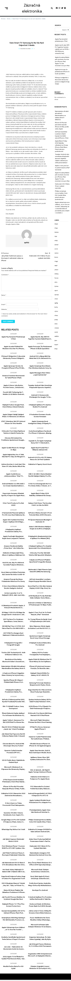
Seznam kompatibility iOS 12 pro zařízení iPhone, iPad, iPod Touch (13, 912)
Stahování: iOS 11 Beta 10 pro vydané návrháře (62, 186)
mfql (56, 240)
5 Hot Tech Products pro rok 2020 (13, 504)
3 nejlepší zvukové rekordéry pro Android (40, 644)
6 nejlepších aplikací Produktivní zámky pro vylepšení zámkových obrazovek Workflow (13, 531)
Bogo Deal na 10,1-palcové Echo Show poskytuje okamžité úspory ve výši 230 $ (40, 691)
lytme (56, 286)
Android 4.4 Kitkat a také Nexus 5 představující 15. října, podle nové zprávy (40, 604)
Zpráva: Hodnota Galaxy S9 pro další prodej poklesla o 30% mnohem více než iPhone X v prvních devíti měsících (40, 701)
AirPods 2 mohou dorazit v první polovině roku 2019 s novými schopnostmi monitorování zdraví (40, 514)
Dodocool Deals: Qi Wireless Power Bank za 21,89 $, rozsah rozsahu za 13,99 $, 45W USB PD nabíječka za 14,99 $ (40, 905)
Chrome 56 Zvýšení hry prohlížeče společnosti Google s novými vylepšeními (13, 439)
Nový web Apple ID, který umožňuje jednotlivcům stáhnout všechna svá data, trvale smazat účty (40, 877)
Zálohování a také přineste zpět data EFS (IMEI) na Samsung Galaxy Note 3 (40, 571)
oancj (56, 253)
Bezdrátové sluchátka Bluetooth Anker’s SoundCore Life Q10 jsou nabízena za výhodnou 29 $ (13, 660)
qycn (56, 290)
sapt (56, 265)
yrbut (56, 270)
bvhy (56, 307)
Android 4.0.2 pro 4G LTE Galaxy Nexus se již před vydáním (40, 458)
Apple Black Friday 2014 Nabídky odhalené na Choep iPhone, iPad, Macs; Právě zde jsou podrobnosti (40, 494)
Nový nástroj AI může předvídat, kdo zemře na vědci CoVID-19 (13, 573)
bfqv (56, 349)
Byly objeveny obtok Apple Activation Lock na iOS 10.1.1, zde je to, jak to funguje (40, 627)
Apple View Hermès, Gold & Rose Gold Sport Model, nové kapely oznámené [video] (40, 752)
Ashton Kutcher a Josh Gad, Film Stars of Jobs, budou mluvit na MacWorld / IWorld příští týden (13, 465)
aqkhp (57, 336)
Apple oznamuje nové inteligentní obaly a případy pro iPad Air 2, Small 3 (40, 422)
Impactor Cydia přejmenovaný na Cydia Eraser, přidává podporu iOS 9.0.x (40, 738)
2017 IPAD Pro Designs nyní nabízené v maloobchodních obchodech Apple (13, 634)
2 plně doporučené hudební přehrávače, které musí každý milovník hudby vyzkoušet (13, 781)
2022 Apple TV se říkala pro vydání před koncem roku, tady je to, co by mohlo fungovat (13, 958)
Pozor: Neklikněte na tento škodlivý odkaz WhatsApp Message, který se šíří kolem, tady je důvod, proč (40, 919)
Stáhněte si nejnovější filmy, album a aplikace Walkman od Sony (13, 554)
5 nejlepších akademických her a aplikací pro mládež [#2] (40, 537)
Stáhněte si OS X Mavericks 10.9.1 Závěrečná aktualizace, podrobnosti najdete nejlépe (13, 794)
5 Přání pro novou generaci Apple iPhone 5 (40, 728)
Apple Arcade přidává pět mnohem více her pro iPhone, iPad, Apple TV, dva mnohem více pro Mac (62, 61)
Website (4, 309)
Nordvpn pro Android (40, 890)
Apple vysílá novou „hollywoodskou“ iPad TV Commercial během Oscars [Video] (13, 475)
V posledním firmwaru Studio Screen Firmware (40, 416)
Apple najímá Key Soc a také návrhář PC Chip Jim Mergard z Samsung (13, 456)
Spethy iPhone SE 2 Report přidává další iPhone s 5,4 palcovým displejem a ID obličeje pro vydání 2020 (13, 681)
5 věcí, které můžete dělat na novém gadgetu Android (13, 587)
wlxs (56, 324)
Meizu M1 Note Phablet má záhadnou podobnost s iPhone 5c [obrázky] (13, 891)
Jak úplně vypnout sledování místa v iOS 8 (13, 840)
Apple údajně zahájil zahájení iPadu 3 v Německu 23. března (13, 416)
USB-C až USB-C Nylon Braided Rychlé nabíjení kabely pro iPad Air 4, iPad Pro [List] (40, 475)
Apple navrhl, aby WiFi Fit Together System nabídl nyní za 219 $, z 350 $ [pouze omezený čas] (62, 49)
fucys (56, 278)
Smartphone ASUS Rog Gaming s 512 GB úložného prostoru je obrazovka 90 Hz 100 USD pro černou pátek (13, 919)
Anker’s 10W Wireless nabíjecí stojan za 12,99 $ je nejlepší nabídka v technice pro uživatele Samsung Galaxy (40, 528)
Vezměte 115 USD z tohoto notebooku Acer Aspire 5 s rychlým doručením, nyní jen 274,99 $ (13, 814)
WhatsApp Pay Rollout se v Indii (13, 829)
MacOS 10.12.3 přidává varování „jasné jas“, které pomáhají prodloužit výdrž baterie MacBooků (13, 728)
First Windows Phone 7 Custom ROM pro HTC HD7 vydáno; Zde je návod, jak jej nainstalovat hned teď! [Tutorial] (13, 847)
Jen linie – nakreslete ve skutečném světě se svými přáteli (13, 948)
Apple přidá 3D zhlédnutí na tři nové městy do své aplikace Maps (39, 660)
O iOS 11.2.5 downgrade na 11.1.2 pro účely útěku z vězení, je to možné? (40, 485)
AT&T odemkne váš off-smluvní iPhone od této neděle (13, 422)
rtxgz (56, 261)
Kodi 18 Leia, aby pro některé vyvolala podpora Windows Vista (13, 564)
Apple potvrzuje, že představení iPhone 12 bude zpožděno (62, 72)
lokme (56, 232)
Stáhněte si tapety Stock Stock (40, 464)
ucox (56, 249)
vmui (56, 299)
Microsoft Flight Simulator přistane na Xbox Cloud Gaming (40, 721)
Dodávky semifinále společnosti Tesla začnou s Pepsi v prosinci (13, 938)
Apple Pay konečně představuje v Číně (13, 338)
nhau (56, 315)
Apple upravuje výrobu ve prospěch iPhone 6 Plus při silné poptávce (13, 367)
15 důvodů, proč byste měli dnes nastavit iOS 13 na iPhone (40, 714)
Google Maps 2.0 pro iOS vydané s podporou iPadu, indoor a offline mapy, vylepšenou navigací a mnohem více (13, 821)
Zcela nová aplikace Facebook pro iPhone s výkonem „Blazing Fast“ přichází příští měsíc (40, 432)
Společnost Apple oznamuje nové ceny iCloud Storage (40, 637)
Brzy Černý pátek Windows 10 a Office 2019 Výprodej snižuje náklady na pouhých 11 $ (40, 864)
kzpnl (56, 344)
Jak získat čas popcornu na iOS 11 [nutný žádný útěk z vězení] (13, 735)
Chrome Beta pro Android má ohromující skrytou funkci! (13, 745)
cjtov (56, 311)
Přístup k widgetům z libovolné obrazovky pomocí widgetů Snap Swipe (13, 357)
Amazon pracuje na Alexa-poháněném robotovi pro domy (13, 580)
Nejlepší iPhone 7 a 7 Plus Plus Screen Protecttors (13, 905)
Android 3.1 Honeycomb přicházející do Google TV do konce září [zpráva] (40, 396)
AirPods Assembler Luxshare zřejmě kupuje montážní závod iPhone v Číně (40, 580)
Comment (5, 275)
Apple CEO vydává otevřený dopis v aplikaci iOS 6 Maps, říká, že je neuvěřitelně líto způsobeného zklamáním (13, 521)
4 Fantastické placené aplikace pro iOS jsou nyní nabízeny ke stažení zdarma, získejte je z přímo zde (13, 514)
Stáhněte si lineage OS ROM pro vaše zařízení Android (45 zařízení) (40, 830)
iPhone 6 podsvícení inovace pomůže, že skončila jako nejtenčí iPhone (39, 667)
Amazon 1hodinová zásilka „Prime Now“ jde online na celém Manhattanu (13, 547)
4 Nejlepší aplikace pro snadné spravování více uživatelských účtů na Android (40, 547)
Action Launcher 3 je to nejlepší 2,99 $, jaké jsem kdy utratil (13, 594)
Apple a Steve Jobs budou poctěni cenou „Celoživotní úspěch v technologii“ (13, 386)
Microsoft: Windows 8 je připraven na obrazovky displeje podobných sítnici (13, 768)
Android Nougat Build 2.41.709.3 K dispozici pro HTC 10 (40, 794)
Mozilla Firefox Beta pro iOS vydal (13, 967)
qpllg (56, 303)
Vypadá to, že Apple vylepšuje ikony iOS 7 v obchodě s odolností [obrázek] (40, 442)
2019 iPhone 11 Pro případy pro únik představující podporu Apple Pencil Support (40, 707)
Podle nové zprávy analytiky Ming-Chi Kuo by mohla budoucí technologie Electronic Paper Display (40, 884)
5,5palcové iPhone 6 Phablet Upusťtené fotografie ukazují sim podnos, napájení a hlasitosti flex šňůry (40, 561)
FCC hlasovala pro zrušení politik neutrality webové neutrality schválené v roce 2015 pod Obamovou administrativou (39, 788)
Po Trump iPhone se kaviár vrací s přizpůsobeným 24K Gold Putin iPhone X (40, 620)
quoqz (57, 295)
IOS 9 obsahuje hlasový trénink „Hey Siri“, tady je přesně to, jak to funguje (13, 884)
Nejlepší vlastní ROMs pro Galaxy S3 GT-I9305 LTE (39, 674)
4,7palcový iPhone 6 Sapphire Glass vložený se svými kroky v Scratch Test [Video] (13, 674)
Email (3, 304)
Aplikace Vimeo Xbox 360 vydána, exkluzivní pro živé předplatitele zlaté (40, 758)
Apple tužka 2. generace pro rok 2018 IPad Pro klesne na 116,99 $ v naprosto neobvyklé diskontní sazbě (13, 721)
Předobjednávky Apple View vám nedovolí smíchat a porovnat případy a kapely (40, 811)
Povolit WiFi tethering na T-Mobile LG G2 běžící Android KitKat (13, 393)
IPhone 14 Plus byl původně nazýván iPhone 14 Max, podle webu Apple (13, 788)
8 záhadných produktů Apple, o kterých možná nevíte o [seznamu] (13, 607)
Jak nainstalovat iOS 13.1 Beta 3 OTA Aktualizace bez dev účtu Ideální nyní (13, 864)
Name (3, 295)
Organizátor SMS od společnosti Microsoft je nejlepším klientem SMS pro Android (40, 955)
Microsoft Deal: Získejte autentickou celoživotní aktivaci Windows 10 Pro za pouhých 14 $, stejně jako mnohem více (40, 871)
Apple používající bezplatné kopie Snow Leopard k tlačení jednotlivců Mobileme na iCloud (13, 537)
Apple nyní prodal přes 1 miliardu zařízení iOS (40, 449)
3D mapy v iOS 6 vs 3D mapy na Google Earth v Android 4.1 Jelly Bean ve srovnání (13, 614)
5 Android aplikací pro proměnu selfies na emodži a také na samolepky (40, 898)
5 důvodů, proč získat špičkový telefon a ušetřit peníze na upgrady (13, 432)
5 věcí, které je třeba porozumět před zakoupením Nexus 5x (13, 804)
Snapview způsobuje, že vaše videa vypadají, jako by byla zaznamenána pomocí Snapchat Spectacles (40, 938)
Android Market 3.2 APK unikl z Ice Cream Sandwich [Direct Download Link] (13, 485)
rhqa (56, 228)
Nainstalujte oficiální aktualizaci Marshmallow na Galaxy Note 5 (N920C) (62, 115)
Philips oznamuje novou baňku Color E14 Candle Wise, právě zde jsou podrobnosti (61, 195)
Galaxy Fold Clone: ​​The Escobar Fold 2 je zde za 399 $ (40, 504)
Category (13, 334)
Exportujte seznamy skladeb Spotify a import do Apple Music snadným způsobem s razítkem (13, 494)
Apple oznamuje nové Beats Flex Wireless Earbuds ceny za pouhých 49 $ (40, 367)
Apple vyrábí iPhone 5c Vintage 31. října (13, 449)
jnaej (56, 319)
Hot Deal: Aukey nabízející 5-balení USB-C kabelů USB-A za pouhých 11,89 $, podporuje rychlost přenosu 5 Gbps (13, 871)
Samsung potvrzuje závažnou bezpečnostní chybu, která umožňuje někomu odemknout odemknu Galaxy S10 (40, 684)
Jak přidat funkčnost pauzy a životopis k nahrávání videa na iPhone (13, 854)
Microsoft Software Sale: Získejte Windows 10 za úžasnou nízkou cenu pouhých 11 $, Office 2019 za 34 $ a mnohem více (40, 926)
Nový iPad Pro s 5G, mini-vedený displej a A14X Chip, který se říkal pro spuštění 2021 (40, 587)
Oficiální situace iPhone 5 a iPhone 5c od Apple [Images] (40, 745)
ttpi (56, 236)
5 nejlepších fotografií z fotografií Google (13, 644)
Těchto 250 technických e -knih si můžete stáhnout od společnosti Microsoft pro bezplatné (13, 654)
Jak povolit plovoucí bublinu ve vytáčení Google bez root (13, 898)
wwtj (56, 332)
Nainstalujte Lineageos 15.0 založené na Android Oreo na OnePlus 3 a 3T (40, 854)
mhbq (56, 274)
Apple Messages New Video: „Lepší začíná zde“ (40, 374)
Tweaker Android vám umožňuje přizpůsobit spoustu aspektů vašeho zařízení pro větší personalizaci (62, 158)
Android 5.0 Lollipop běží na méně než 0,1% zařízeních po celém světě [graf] (40, 357)
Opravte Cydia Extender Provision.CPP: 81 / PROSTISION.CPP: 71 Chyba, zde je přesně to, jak (13, 752)
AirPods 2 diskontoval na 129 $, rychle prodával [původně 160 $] (13, 701)
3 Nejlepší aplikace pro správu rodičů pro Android (40, 406)
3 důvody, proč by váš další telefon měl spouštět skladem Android (40, 554)
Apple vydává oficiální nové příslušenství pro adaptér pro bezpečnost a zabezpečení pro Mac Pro (39, 801)
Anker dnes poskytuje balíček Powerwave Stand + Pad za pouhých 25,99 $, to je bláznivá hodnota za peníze (39, 840)
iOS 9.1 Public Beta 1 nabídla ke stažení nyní (13, 761)
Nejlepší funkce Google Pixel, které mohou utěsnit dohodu (13, 406)
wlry (56, 282)
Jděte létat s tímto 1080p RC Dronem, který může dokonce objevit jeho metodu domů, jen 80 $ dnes (40, 912)
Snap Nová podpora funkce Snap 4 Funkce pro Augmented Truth (13, 877)
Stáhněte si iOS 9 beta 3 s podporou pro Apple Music (40, 778)
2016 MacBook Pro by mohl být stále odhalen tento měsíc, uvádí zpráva (40, 597)
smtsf (56, 245)
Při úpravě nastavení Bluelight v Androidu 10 (40, 521)
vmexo (57, 328)
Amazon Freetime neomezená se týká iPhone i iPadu (13, 377)
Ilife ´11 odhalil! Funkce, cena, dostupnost (13, 707)
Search (58, 25)
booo (56, 257)
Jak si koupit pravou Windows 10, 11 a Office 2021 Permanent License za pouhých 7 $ (40, 945)
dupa (56, 224)
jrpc (56, 340)
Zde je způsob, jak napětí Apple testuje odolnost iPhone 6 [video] (39, 771)
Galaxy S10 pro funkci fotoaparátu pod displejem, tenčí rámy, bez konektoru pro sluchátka (40, 654)
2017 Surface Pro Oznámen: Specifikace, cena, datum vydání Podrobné (13, 620)
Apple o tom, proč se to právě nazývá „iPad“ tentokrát (62, 168)
